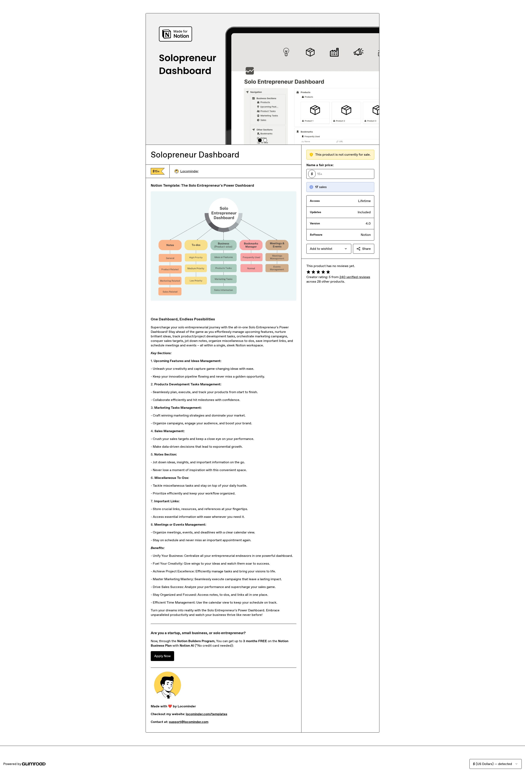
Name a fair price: (319, 165)
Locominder (189, 171)
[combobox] (328, 249)
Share (366, 249)
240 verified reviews (354, 277)
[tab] (260, 140)
